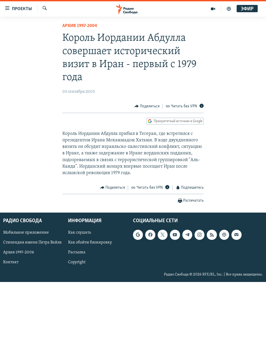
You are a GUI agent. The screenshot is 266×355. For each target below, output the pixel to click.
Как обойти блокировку (90, 242)
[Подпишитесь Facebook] (150, 235)
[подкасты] (229, 9)
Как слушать (79, 233)
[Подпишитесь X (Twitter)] (163, 235)
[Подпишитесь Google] (138, 235)
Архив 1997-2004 (79, 26)
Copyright (76, 262)
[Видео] (213, 9)
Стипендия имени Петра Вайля (32, 242)
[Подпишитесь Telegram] (187, 235)
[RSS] (212, 235)
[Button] (147, 106)
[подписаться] (236, 235)
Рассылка (76, 252)
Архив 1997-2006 (18, 252)
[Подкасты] (224, 235)
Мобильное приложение (26, 233)
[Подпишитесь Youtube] (175, 235)
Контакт (10, 262)
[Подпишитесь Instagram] (199, 235)
